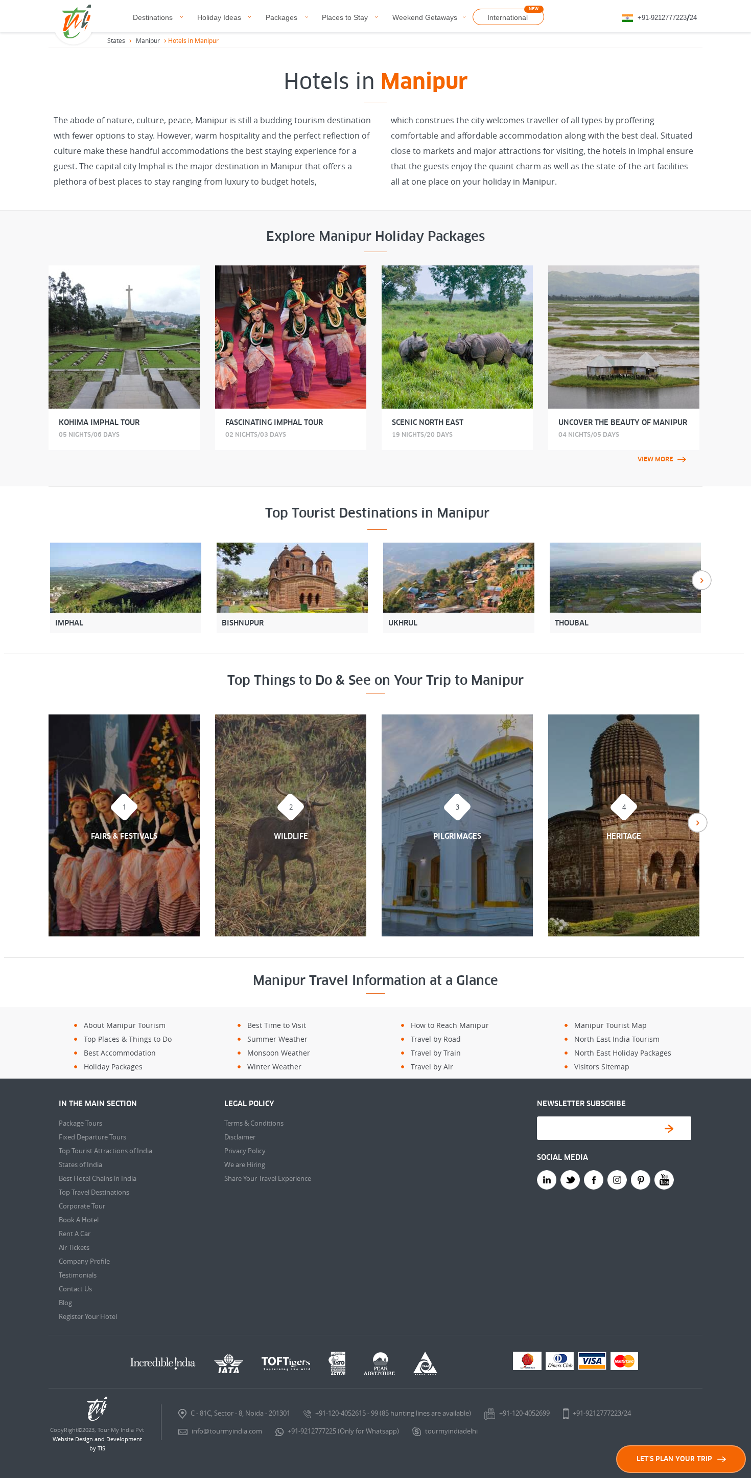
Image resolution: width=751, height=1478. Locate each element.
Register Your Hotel (88, 1316)
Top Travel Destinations (94, 1192)
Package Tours (80, 1123)
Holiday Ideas (219, 17)
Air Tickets (74, 1247)
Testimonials (78, 1275)
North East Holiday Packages (622, 1053)
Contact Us (75, 1288)
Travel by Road (436, 1039)
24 (693, 17)
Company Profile (84, 1261)
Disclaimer (239, 1136)
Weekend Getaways (424, 17)
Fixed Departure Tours (92, 1136)
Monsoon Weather (278, 1053)
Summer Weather (277, 1039)
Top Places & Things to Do (128, 1039)
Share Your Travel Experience (267, 1178)
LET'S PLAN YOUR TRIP (674, 1459)
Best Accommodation (120, 1053)
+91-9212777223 (662, 17)
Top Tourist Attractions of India (105, 1150)
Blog (65, 1302)
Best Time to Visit (276, 1025)
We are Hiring (244, 1164)
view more (655, 459)
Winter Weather (274, 1066)
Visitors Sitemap (601, 1066)
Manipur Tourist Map (610, 1025)
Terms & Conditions (254, 1123)
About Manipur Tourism (125, 1025)
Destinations (153, 17)
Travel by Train (436, 1053)
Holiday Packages (113, 1066)
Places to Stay (345, 17)
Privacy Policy (245, 1150)
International (507, 17)
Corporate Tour (82, 1206)
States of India (80, 1164)
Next (702, 580)
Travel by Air (432, 1066)
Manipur (148, 40)
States (116, 40)
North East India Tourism (617, 1039)
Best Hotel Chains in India (97, 1178)
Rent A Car (74, 1233)
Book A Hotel (79, 1219)
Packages (281, 17)
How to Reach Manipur (450, 1025)
